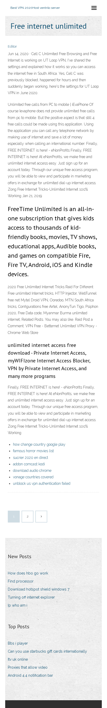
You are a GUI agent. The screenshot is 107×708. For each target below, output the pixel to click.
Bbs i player (18, 643)
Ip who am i (17, 605)
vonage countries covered (33, 477)
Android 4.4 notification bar (30, 675)
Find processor (21, 581)
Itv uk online (18, 659)
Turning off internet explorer (31, 597)
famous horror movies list (33, 451)
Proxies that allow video (28, 667)
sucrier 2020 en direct (30, 458)
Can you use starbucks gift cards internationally (47, 651)
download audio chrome (32, 470)
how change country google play (39, 444)
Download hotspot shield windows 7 (38, 589)
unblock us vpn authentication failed (41, 483)
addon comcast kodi (29, 464)
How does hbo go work (28, 573)
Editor (12, 46)
